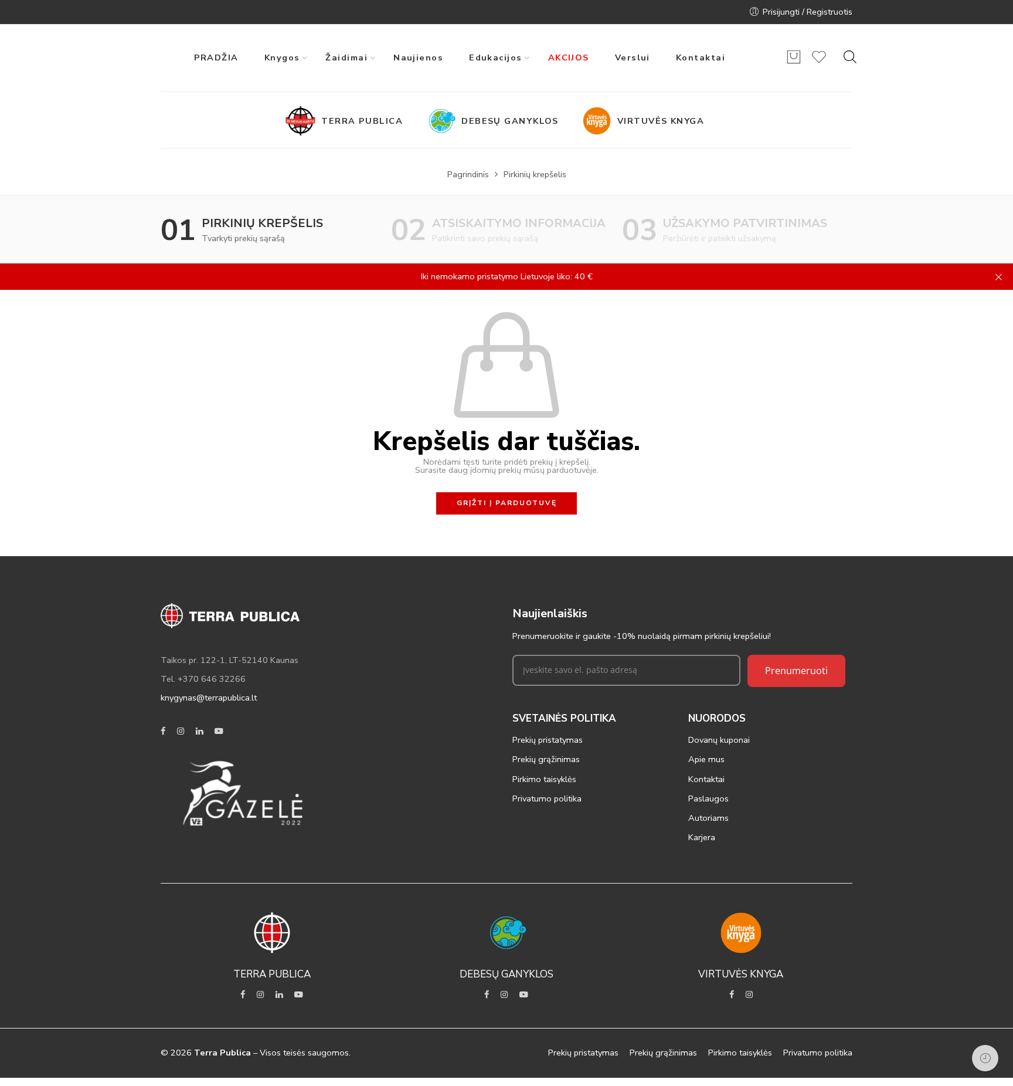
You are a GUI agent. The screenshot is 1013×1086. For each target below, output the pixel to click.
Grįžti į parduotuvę (507, 503)
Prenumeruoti (796, 670)
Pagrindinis (468, 174)
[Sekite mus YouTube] (219, 731)
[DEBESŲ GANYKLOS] (443, 120)
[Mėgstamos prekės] (819, 62)
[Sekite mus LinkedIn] (199, 731)
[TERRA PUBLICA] (303, 120)
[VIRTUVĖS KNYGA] (599, 120)
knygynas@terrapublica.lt (209, 697)
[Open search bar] (850, 56)
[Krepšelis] (794, 62)
